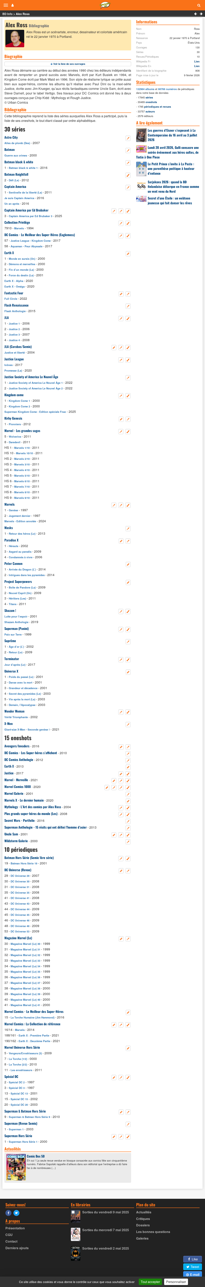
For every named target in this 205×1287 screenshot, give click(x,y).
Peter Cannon (13, 563)
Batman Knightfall (16, 174)
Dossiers (143, 1225)
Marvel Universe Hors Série (22, 1047)
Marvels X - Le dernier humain (24, 800)
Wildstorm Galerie (16, 840)
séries (149, 97)
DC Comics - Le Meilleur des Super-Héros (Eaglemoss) (39, 234)
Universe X (11, 671)
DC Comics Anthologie (18, 759)
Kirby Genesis (13, 418)
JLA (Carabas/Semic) (18, 346)
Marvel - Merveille (16, 779)
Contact (11, 1241)
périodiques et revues (157, 106)
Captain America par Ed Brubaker (26, 210)
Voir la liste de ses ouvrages (69, 64)
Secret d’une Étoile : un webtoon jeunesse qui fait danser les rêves (170, 200)
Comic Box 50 (36, 1156)
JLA (6, 317)
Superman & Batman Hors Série (25, 1111)
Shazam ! (10, 610)
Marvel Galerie (13, 793)
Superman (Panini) (16, 628)
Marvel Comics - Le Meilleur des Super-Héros (33, 1011)
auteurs (150, 111)
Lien (197, 61)
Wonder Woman (14, 711)
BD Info (7, 14)
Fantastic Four (13, 293)
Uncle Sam (11, 834)
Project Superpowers (18, 581)
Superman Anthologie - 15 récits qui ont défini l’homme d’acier (45, 827)
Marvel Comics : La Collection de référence (32, 1023)
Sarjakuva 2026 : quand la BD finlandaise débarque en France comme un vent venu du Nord (173, 186)
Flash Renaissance (16, 305)
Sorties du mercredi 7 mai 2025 (105, 1230)
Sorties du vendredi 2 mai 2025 (105, 1248)
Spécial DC (11, 1076)
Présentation (15, 1228)
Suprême (10, 640)
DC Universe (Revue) (17, 869)
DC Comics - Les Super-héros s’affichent (30, 752)
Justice (9, 773)
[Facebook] (9, 1212)
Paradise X (11, 540)
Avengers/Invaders (16, 746)
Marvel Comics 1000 (17, 786)
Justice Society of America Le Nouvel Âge (31, 376)
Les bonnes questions (153, 1231)
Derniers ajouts (17, 1248)
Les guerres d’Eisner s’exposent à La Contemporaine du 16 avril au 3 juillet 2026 (172, 135)
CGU (9, 1234)
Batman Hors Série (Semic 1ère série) (29, 857)
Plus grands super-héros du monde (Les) (30, 813)
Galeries (142, 1238)
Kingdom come (14, 394)
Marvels (9, 504)
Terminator (11, 658)
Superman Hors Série (18, 1135)
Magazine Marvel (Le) (18, 937)
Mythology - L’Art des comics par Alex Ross (32, 806)
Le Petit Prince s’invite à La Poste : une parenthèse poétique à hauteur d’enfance (171, 168)
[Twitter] (17, 1212)
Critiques (143, 1218)
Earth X (9, 252)
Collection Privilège (17, 222)
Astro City (11, 137)
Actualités (143, 1212)
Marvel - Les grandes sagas (22, 430)
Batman (9, 149)
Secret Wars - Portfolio (19, 820)
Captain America (15, 186)
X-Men (8, 723)
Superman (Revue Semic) (20, 1123)
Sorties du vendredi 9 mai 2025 (105, 1212)
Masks (8, 527)
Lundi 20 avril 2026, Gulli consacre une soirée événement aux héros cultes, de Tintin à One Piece (167, 152)
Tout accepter (150, 1281)
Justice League (14, 359)
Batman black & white (18, 161)
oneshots (151, 102)
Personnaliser (176, 1281)
